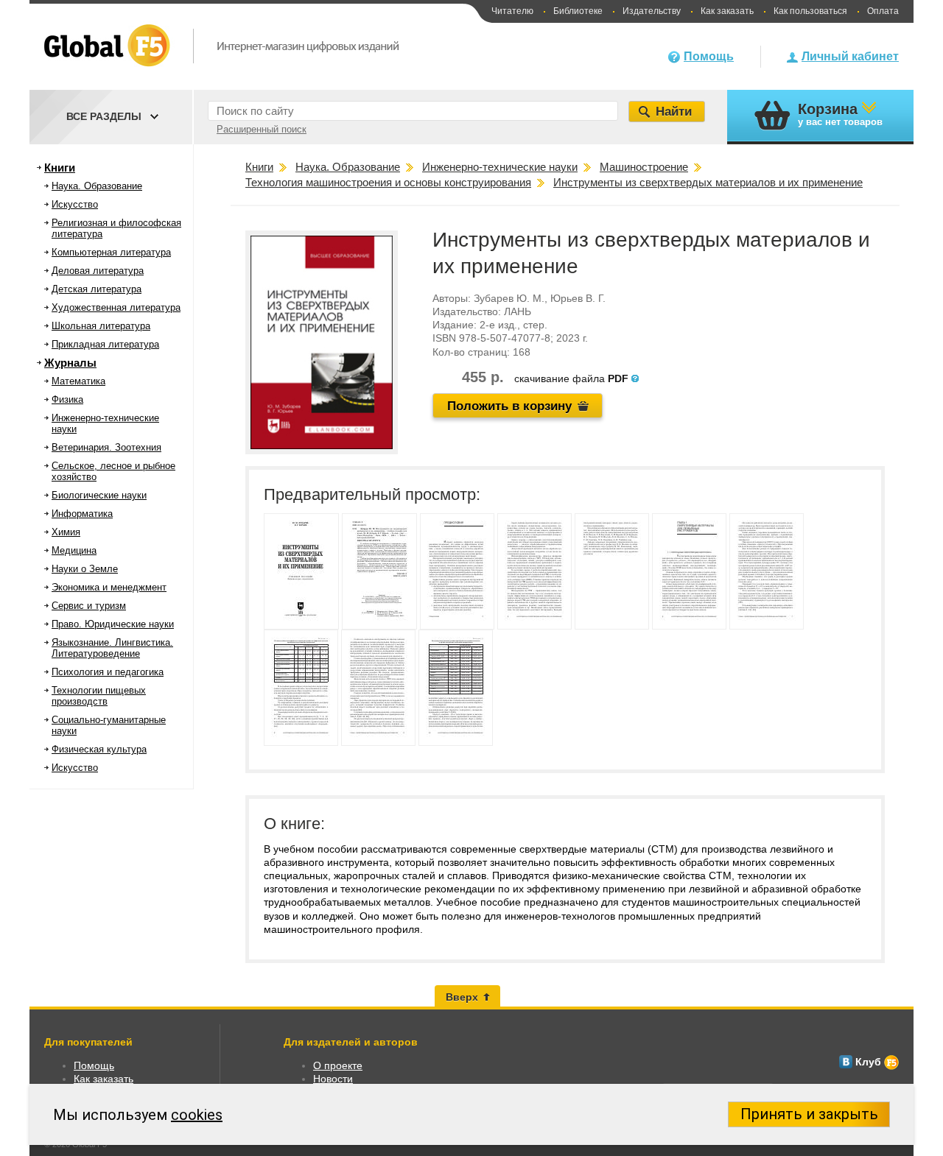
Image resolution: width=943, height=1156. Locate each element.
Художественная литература (116, 307)
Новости (333, 1079)
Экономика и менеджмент (109, 587)
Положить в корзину (509, 406)
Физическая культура (99, 749)
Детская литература (96, 289)
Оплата (883, 11)
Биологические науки (99, 495)
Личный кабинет (850, 56)
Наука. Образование (97, 185)
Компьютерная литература (111, 252)
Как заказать (727, 11)
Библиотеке (578, 11)
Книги (59, 167)
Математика (78, 381)
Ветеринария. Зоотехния (106, 447)
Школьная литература (101, 325)
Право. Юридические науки (113, 624)
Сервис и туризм (89, 605)
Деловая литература (98, 270)
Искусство (75, 204)
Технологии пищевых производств (99, 696)
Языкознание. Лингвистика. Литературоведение (112, 648)
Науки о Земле (85, 568)
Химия (66, 532)
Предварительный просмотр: (372, 494)
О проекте (337, 1065)
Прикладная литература (105, 344)
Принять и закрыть (809, 1114)
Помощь (709, 56)
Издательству (652, 11)
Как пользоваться (810, 11)
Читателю (512, 11)
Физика (67, 399)
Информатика (82, 513)
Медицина (74, 550)
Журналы (70, 362)
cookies (196, 1115)
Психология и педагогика (108, 671)
